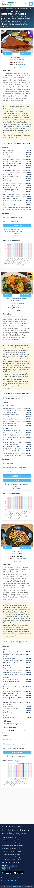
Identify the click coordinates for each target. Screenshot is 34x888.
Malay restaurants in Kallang (11, 857)
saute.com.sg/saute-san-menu (15, 748)
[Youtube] (12, 880)
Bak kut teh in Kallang (9, 837)
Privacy (3, 882)
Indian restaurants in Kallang (11, 843)
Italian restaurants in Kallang (11, 848)
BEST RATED (4, 8)
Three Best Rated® (16, 886)
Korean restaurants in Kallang (11, 854)
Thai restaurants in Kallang (11, 862)
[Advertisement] (17, 807)
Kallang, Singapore (16, 833)
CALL (8, 53)
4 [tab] (18, 290)
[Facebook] (1, 880)
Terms (10, 882)
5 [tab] (19, 290)
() (21, 59)
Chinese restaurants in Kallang (12, 840)
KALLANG (11, 8)
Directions (22, 64)
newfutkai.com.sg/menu (14, 472)
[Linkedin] (15, 880)
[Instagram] (8, 880)
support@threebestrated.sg (14, 877)
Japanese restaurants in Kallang (12, 851)
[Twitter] (5, 880)
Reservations (10, 463)
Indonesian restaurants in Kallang (13, 845)
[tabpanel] (17, 41)
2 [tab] (15, 290)
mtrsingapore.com (12, 221)
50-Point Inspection (16, 20)
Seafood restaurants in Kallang (12, 860)
